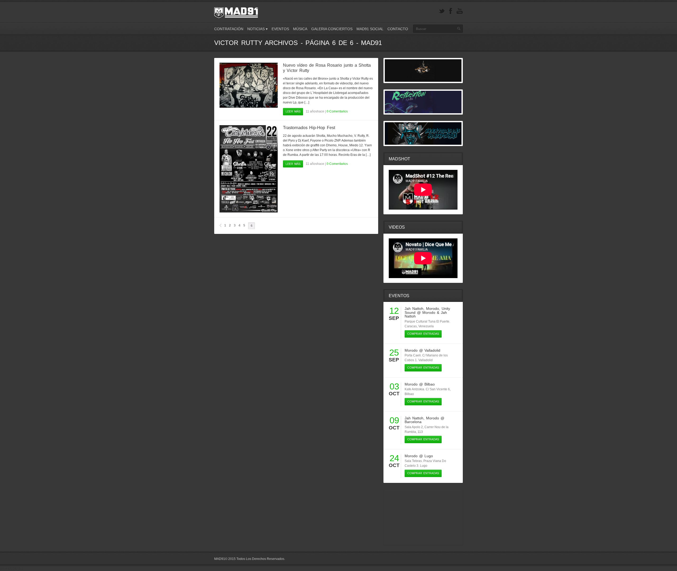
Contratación (228, 29)
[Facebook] (450, 11)
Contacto (397, 29)
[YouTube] (459, 11)
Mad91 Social (369, 29)
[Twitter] (441, 11)
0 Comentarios (337, 111)
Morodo (432, 308)
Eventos (280, 29)
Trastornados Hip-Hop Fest (309, 127)
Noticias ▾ (257, 29)
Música (300, 29)
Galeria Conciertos (332, 29)
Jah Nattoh (414, 308)
